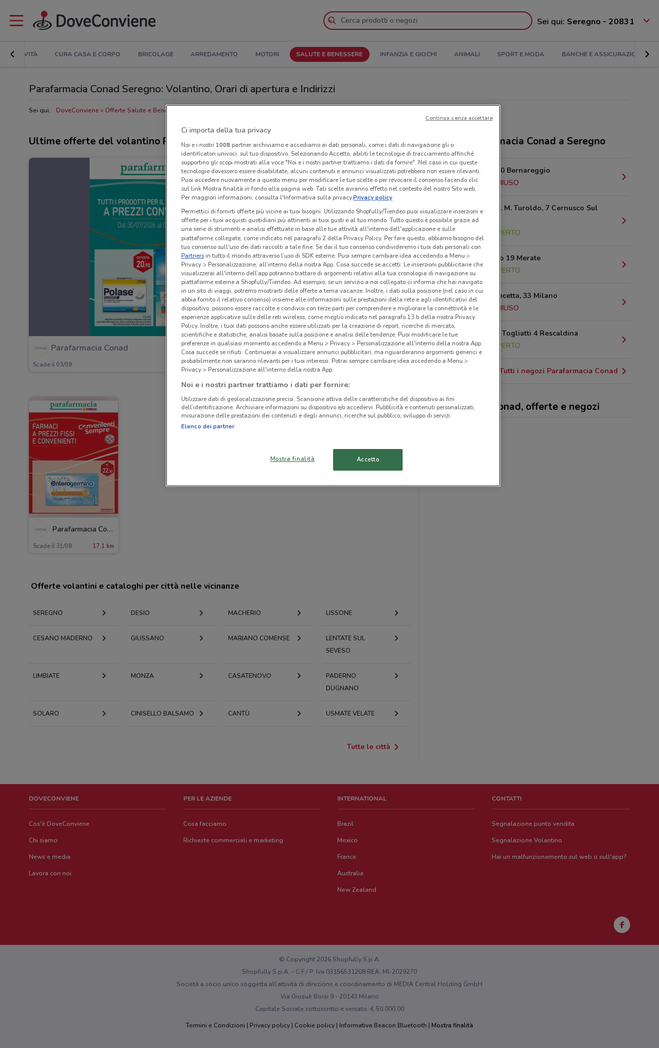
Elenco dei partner (207, 426)
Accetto (368, 459)
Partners (192, 256)
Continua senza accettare (459, 118)
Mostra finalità (292, 459)
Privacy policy (372, 197)
